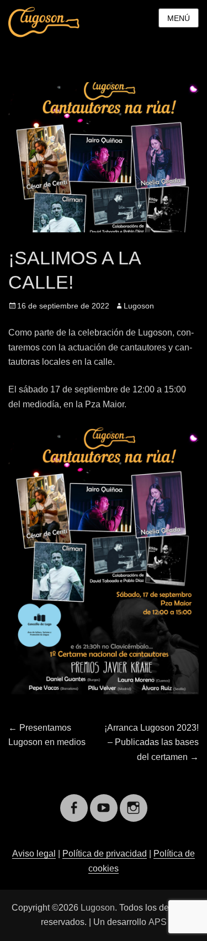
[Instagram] (133, 801)
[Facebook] (74, 801)
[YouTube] (104, 801)
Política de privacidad (104, 853)
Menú (178, 18)
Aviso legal (34, 853)
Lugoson (139, 305)
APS (157, 922)
